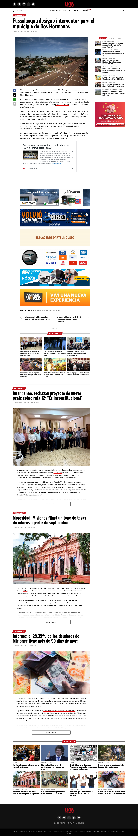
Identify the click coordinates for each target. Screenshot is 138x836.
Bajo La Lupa (66, 11)
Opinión (86, 10)
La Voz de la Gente (55, 11)
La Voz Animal (77, 11)
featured (49, 310)
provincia (29, 107)
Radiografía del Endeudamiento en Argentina (59, 710)
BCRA (25, 591)
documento (58, 473)
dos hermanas (40, 310)
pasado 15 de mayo (62, 104)
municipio (57, 310)
